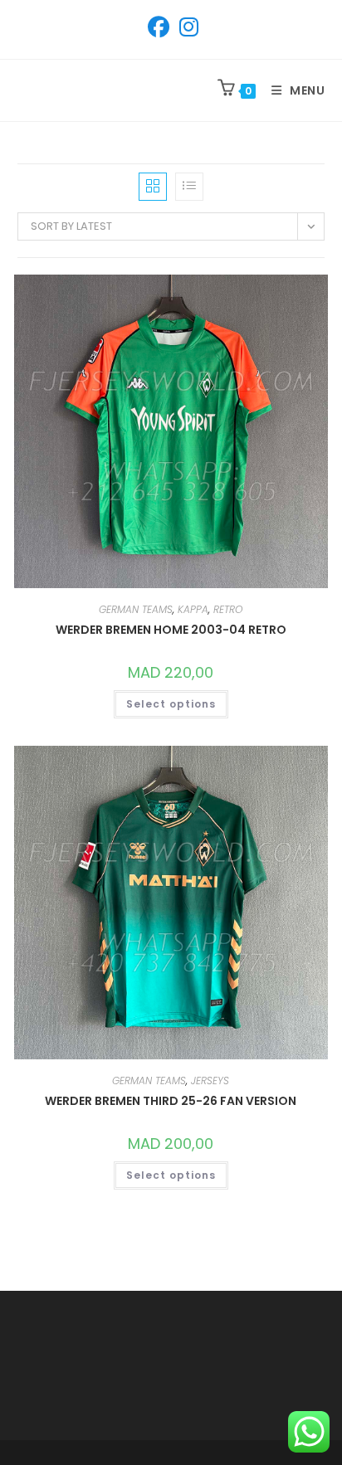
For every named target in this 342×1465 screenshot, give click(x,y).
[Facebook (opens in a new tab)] (158, 27)
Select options (171, 704)
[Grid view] (153, 187)
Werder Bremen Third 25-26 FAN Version (170, 1101)
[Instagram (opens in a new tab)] (186, 27)
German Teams (136, 609)
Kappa (193, 609)
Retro (227, 609)
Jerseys (210, 1080)
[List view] (189, 187)
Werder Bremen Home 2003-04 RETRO (171, 629)
